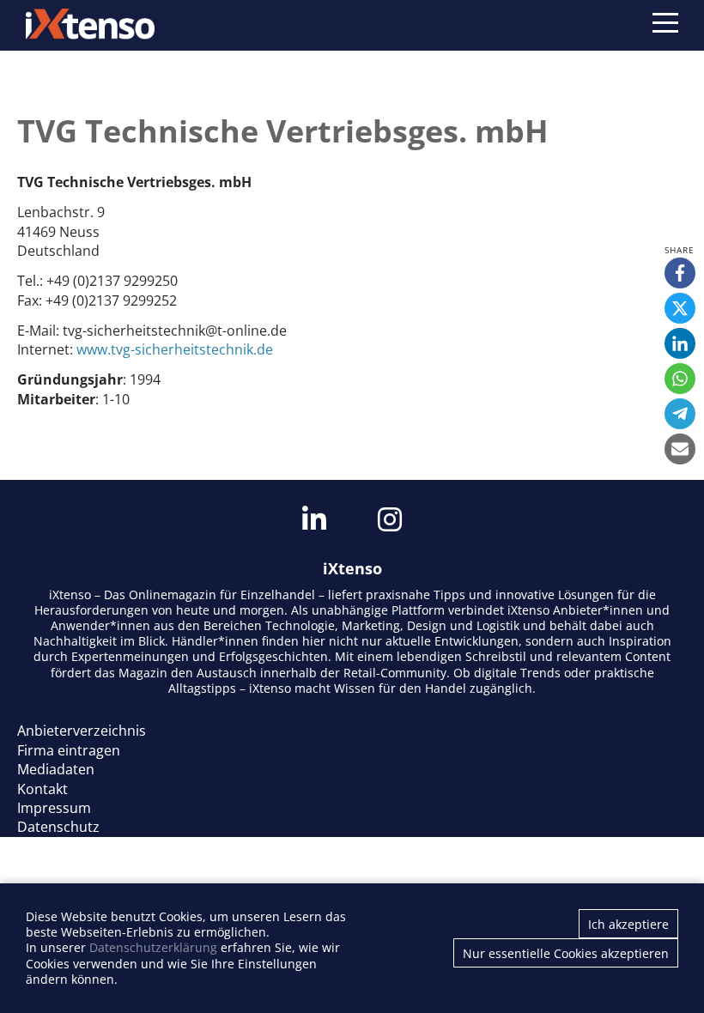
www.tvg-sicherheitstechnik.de (174, 349)
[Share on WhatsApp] (680, 378)
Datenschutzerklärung (153, 947)
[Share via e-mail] (680, 449)
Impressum (54, 807)
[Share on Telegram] (680, 413)
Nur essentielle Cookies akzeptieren (566, 953)
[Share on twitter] (680, 308)
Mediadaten (55, 769)
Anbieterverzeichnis (81, 730)
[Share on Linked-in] (680, 343)
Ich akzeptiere (628, 924)
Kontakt (42, 788)
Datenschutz (58, 826)
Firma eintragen (68, 750)
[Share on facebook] (680, 273)
